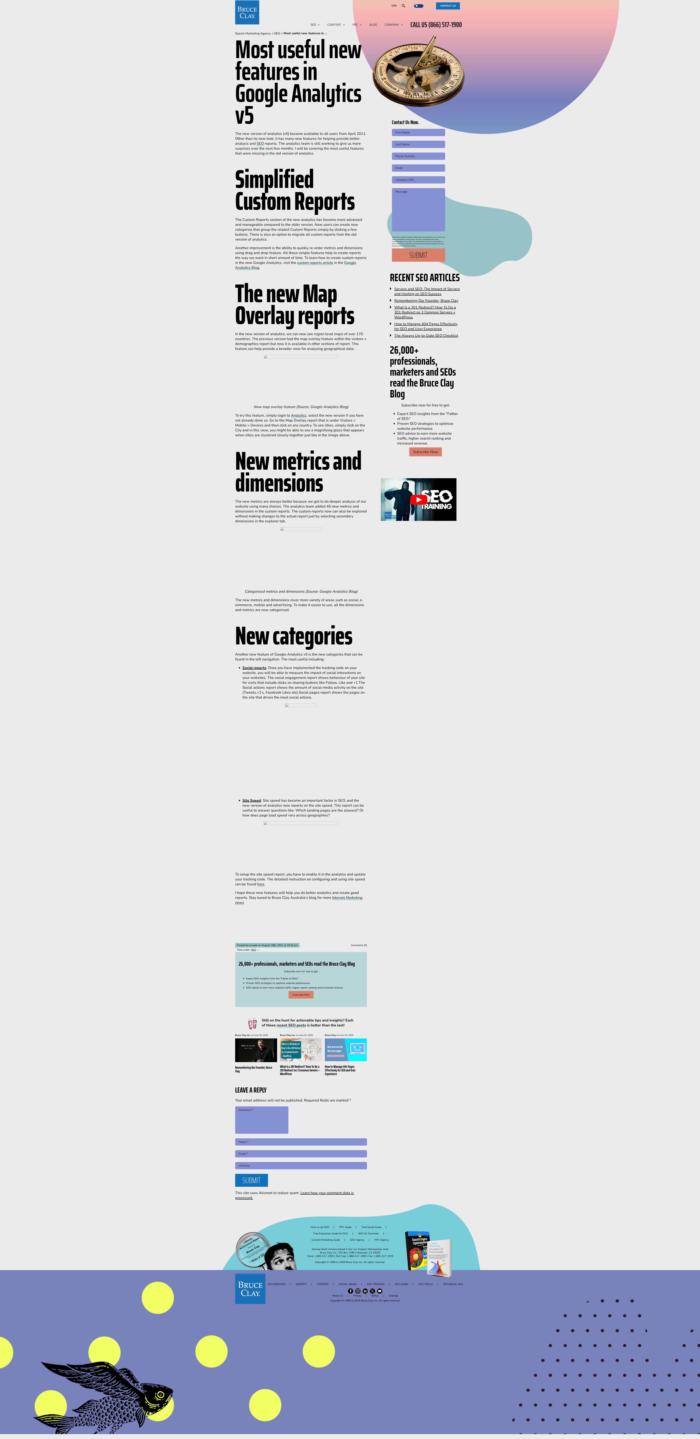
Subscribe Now (301, 995)
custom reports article (315, 262)
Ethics (375, 1295)
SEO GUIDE (401, 1284)
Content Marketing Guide (326, 1240)
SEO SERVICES (276, 1284)
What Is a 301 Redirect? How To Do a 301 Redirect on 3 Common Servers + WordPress (300, 1070)
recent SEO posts (291, 1025)
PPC (355, 25)
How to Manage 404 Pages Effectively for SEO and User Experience (340, 1070)
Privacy (357, 1295)
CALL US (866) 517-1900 (436, 24)
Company (392, 25)
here (261, 884)
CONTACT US (448, 5)
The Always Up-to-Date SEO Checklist (426, 335)
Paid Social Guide (371, 1227)
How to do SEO (320, 1227)
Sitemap (393, 1295)
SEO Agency (357, 1240)
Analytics (298, 415)
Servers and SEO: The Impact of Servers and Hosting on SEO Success (427, 291)
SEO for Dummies (368, 1233)
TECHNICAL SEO (453, 1284)
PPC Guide (345, 1227)
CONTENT (334, 25)
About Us (337, 1295)
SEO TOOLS (426, 1284)
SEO (313, 25)
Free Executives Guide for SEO (330, 1233)
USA (394, 5)
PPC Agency (382, 1240)
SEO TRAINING (376, 1284)
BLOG (373, 25)
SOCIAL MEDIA (348, 1284)
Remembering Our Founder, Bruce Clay (253, 1069)
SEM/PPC (301, 1284)
